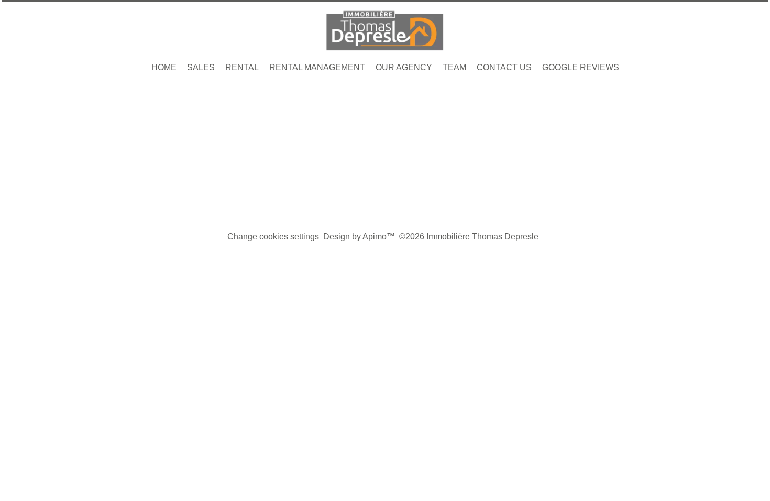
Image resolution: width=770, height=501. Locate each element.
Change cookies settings (273, 236)
